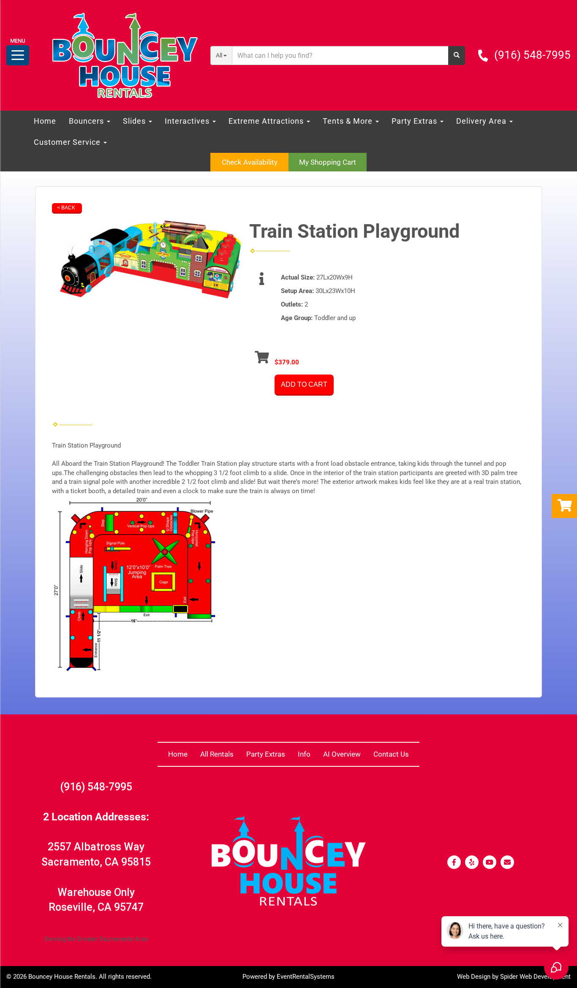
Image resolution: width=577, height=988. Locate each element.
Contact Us (391, 754)
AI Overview (342, 754)
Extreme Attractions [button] (267, 121)
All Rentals (217, 754)
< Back (66, 208)
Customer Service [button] (68, 142)
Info (304, 754)
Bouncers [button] (87, 121)
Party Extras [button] (415, 121)
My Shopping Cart (327, 162)
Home (45, 121)
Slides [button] (135, 121)
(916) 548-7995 (532, 55)
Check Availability (250, 162)
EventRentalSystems (306, 976)
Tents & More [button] (349, 121)
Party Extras (265, 754)
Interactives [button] (188, 121)
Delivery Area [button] (482, 121)
